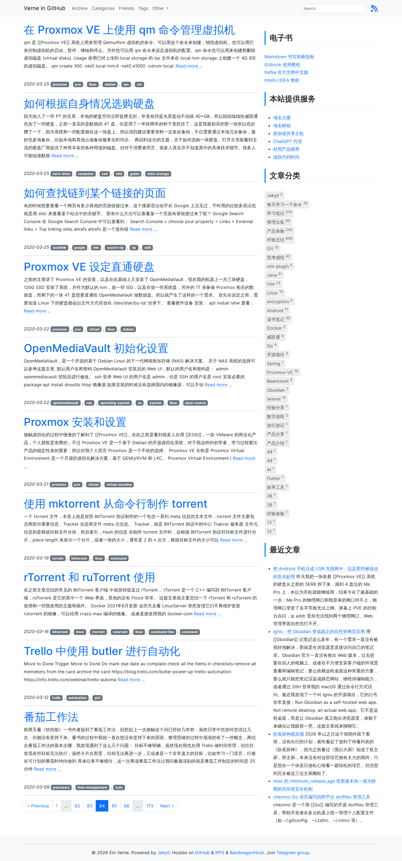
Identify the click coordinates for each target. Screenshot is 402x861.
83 (89, 806)
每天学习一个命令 (287, 204)
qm (126, 84)
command (119, 558)
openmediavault (65, 403)
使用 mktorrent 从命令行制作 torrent (116, 503)
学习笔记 (279, 213)
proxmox (60, 84)
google (79, 247)
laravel (276, 399)
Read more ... (189, 66)
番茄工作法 (51, 717)
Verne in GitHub (44, 8)
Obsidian (277, 389)
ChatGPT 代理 (287, 141)
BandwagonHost (247, 852)
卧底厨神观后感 (288, 734)
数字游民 (277, 416)
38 (271, 496)
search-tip (115, 247)
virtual (94, 329)
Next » (167, 806)
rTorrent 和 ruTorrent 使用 (89, 577)
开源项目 (277, 354)
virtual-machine (119, 484)
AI (270, 469)
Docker (276, 328)
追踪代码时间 (286, 157)
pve (78, 84)
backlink (59, 247)
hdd (119, 174)
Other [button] (159, 8)
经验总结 (279, 239)
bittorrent (79, 558)
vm (139, 84)
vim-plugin (279, 266)
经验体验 (277, 513)
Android (277, 310)
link (96, 247)
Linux (275, 292)
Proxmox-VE (282, 372)
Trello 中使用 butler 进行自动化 (102, 651)
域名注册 (282, 117)
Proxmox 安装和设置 (75, 422)
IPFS (219, 852)
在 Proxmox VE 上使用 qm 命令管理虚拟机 (129, 29)
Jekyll (274, 195)
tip (134, 247)
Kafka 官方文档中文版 (286, 72)
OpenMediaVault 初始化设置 (96, 348)
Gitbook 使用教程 (282, 64)
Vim (274, 283)
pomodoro (61, 787)
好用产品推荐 (286, 149)
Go (271, 345)
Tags (143, 8)
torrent (57, 558)
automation (77, 698)
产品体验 (279, 230)
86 (126, 806)
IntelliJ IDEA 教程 (281, 80)
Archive (80, 8)
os (140, 403)
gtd (97, 698)
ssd (105, 174)
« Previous (38, 806)
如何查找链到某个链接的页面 (95, 193)
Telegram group (292, 852)
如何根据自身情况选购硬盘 (89, 103)
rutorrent (120, 632)
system (156, 403)
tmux (80, 632)
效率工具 (277, 487)
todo (119, 787)
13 (271, 522)
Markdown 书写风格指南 (289, 56)
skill (147, 247)
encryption (280, 301)
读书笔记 (278, 319)
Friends (126, 8)
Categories (103, 8)
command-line (162, 632)
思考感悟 (278, 257)
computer (86, 174)
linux (93, 84)
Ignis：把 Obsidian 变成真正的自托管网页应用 (319, 631)
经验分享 (277, 407)
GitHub (202, 852)
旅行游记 (277, 425)
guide (134, 174)
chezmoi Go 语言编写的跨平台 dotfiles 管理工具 (321, 797)
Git (272, 248)
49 (271, 452)
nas (89, 403)
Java (274, 275)
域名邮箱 (282, 125)
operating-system (115, 403)
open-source (195, 403)
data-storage (158, 174)
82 (77, 806)
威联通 (275, 336)
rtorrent (98, 632)
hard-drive (61, 174)
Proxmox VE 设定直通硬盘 (89, 266)
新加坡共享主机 (288, 133)
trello (56, 698)
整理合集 (278, 222)
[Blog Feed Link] (374, 8)
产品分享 (277, 434)
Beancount (279, 381)
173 (149, 806)
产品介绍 (277, 443)
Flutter (275, 478)
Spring (275, 363)
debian (110, 84)
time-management (92, 787)
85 (114, 806)
